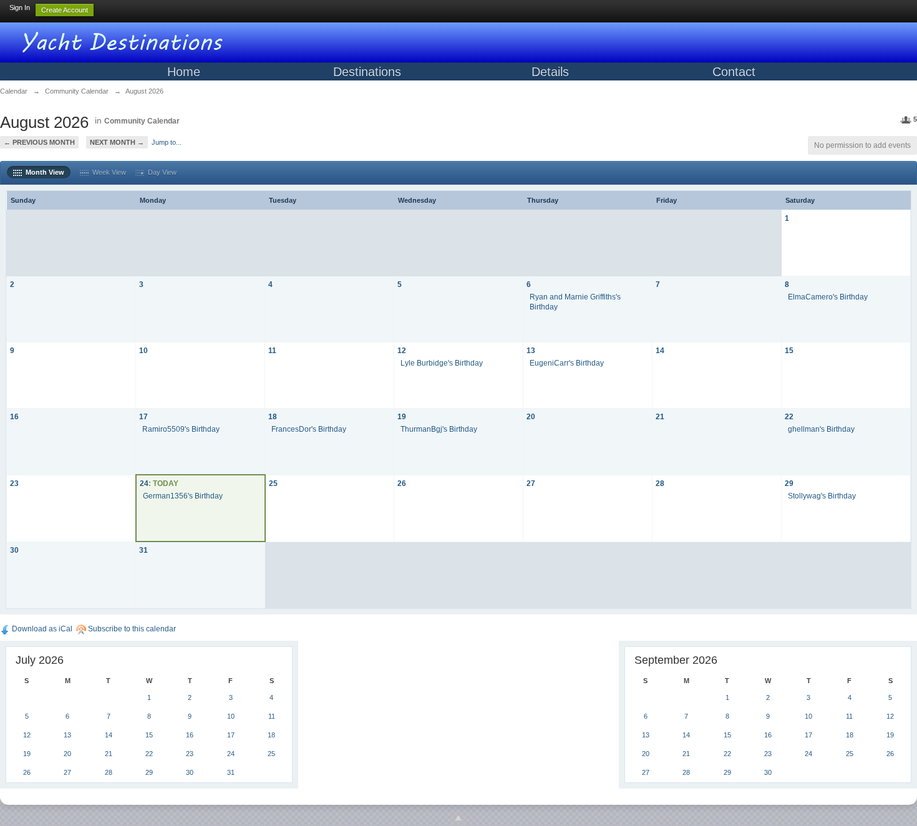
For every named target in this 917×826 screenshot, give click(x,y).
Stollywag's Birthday (822, 496)
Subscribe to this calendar (131, 628)
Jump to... (167, 142)
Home (183, 72)
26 (401, 483)
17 (143, 416)
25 (273, 483)
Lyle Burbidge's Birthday (441, 363)
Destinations (367, 72)
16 (14, 416)
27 (530, 483)
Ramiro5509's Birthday (181, 429)
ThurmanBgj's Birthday (438, 429)
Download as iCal (41, 628)
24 (144, 483)
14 (660, 350)
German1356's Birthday (183, 496)
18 (272, 416)
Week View (107, 172)
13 (530, 350)
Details (550, 72)
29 (789, 483)
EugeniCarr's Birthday (567, 363)
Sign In (19, 7)
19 (401, 416)
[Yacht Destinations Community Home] (125, 40)
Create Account (64, 10)
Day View (160, 172)
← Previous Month (39, 142)
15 (789, 350)
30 (14, 550)
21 (660, 416)
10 (143, 350)
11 (272, 350)
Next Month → (117, 142)
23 (14, 483)
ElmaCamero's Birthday (828, 297)
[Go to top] (458, 818)
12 (401, 350)
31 (143, 550)
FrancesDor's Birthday (308, 429)
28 (660, 483)
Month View (43, 172)
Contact (733, 72)
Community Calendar (142, 121)
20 (530, 416)
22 (789, 416)
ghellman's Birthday (821, 429)
